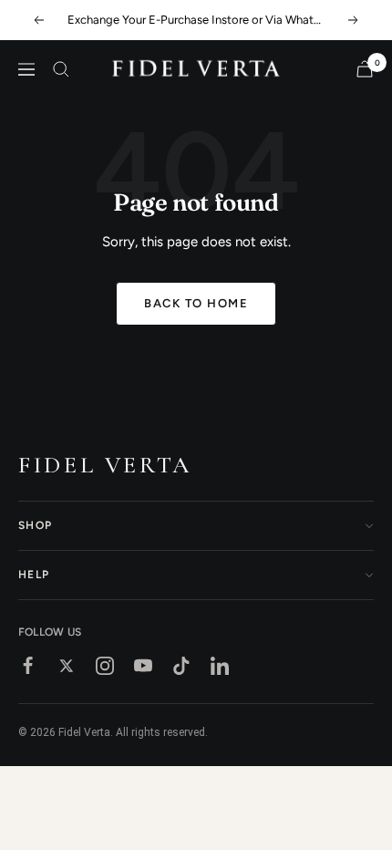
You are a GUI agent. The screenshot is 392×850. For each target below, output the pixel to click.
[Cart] (365, 69)
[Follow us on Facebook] (28, 666)
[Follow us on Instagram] (105, 666)
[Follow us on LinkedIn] (220, 666)
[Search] (61, 69)
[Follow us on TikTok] (181, 666)
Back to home (196, 303)
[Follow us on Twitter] (67, 666)
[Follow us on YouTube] (143, 666)
